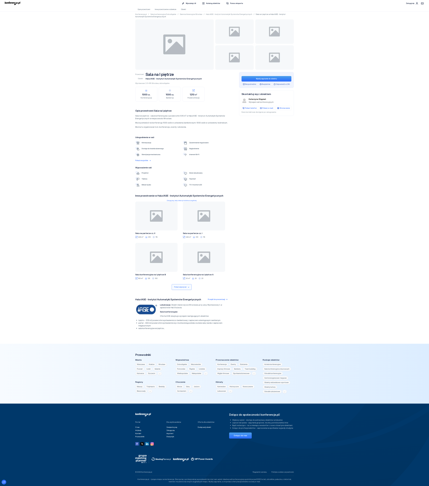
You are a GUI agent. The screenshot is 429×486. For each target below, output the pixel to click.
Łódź (148, 369)
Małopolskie (196, 373)
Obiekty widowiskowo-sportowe (276, 382)
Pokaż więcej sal (180, 287)
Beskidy (162, 386)
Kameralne (221, 386)
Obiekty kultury (269, 387)
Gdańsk (157, 369)
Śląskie (192, 369)
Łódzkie (202, 369)
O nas (137, 427)
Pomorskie (181, 369)
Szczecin (151, 373)
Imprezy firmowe (223, 369)
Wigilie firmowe (223, 373)
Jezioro (197, 386)
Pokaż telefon (251, 108)
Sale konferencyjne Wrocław (191, 14)
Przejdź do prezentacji (216, 299)
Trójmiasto (150, 386)
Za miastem (181, 391)
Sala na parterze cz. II (145, 233)
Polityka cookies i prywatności (282, 472)
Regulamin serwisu (260, 472)
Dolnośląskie (182, 364)
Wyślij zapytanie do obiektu (266, 79)
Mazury (139, 386)
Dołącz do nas (240, 435)
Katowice (140, 373)
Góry (188, 386)
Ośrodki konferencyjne (272, 373)
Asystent (169, 433)
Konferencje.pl (141, 14)
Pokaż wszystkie (141, 160)
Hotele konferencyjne (272, 364)
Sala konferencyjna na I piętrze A (198, 274)
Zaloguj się (170, 430)
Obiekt (183, 9)
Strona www (285, 108)
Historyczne (234, 386)
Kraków (151, 364)
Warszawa (141, 364)
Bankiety (237, 369)
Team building (250, 369)
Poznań (140, 369)
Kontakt (138, 433)
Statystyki (170, 437)
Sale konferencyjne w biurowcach (276, 369)
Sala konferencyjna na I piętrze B (150, 274)
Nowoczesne (248, 386)
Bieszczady (141, 391)
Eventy (233, 364)
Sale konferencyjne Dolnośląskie (163, 14)
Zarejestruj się (171, 427)
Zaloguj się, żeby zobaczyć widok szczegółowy (182, 200)
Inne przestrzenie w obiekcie (165, 9)
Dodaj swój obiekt (204, 427)
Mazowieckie (196, 364)
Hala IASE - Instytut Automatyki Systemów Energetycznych (229, 14)
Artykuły (138, 430)
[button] (211, 3)
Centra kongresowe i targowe (275, 378)
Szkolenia (243, 364)
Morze (179, 386)
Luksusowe (221, 391)
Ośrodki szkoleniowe (272, 391)
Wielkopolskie (182, 373)
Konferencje (222, 364)
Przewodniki (139, 437)
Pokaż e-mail (267, 108)
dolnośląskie (164, 83)
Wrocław (155, 83)
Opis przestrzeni (144, 9)
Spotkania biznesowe (241, 373)
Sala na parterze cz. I (192, 233)
